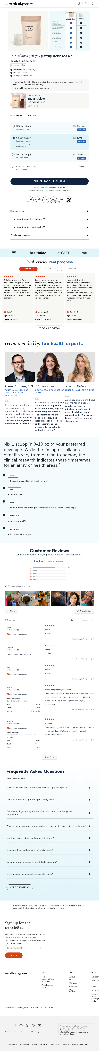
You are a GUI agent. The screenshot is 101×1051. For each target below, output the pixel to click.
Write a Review (86, 612)
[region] (49, 598)
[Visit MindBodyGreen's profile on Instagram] (15, 1026)
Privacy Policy (43, 1044)
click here (28, 1008)
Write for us (95, 982)
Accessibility (64, 1044)
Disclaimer (33, 1044)
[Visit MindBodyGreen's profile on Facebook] (21, 1026)
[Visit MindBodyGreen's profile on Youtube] (39, 1026)
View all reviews (49, 328)
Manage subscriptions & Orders (48, 979)
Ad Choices (74, 1044)
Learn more (66, 190)
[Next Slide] (92, 598)
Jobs (94, 987)
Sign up (13, 955)
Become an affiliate (73, 989)
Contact (73, 983)
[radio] (49, 127)
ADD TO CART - (50, 181)
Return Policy (54, 1044)
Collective (96, 977)
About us (72, 978)
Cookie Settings (85, 1044)
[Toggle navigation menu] (6, 4)
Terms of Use (24, 1044)
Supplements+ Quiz (48, 986)
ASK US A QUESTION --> (16, 778)
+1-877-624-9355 (45, 1008)
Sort (73, 620)
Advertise (96, 991)
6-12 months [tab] (70, 269)
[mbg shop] (22, 4)
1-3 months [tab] (28, 269)
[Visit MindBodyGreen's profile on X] (27, 1026)
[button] (91, 3)
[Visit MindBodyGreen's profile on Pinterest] (33, 1026)
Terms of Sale (13, 1044)
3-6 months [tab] (49, 269)
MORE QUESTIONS (20, 887)
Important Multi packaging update (96, 997)
